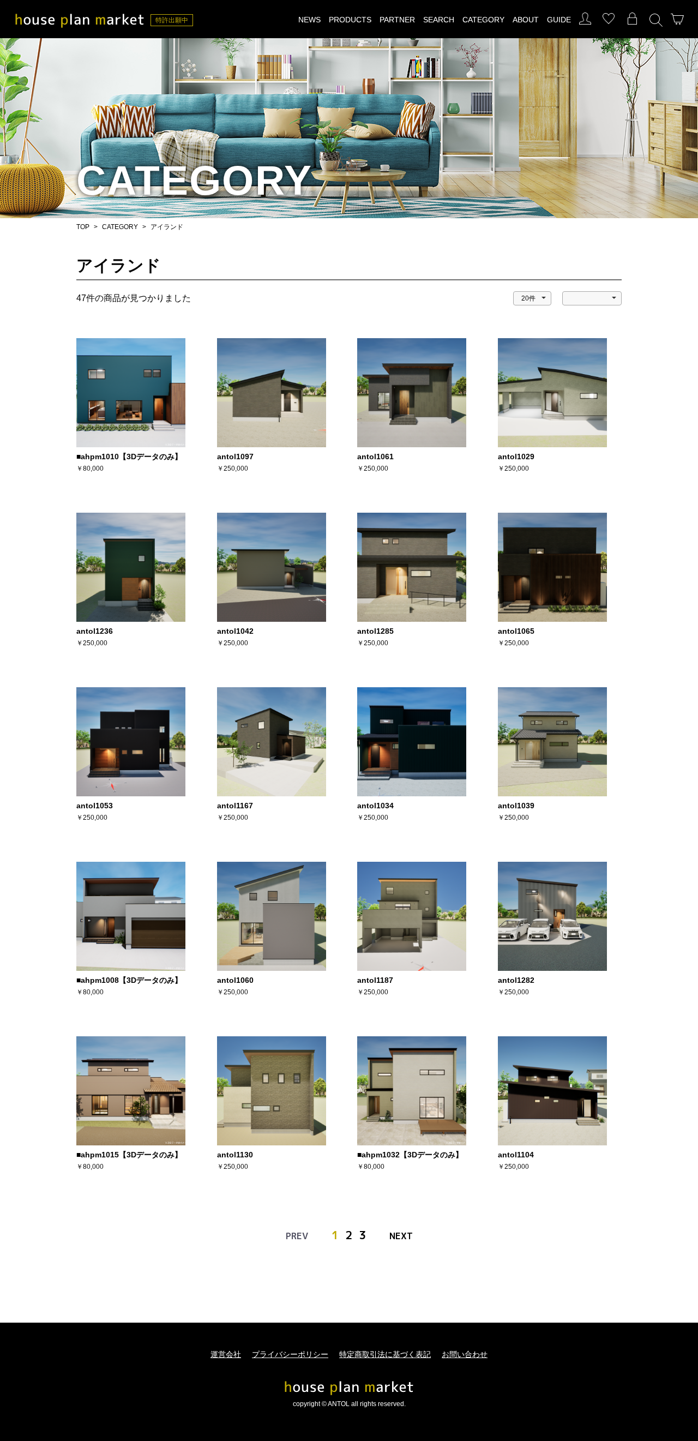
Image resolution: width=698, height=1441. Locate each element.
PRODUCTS (350, 19)
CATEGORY (483, 19)
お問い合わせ (465, 1354)
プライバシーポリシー (290, 1354)
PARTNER (397, 19)
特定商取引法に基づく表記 (385, 1354)
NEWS (309, 19)
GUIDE (559, 19)
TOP (82, 227)
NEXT (401, 1236)
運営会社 (225, 1354)
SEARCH (438, 19)
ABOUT (526, 19)
